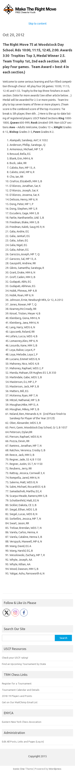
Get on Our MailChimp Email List (20, 702)
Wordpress (55, 768)
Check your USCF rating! (15, 657)
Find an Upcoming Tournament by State (24, 664)
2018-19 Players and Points (17, 696)
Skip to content (37, 23)
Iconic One (19, 768)
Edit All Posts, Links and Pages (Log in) (23, 741)
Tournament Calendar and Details (20, 689)
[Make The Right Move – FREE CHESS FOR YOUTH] (37, 14)
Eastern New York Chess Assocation (21, 721)
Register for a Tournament (17, 683)
